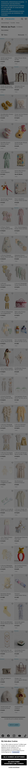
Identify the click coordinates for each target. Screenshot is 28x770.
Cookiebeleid (16, 752)
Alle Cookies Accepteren (14, 757)
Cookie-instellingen (14, 767)
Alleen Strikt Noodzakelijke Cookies (14, 762)
